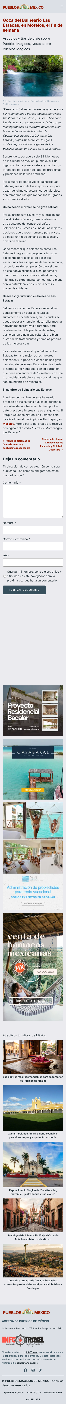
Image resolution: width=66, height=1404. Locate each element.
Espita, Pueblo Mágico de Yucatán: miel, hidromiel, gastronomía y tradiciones (33, 1192)
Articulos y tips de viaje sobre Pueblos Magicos (24, 101)
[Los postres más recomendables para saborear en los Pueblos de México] (33, 1057)
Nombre (9, 523)
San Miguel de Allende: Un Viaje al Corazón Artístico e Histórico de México (33, 1237)
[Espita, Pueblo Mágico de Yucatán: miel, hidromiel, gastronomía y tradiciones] (33, 1165)
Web (6, 555)
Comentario (12, 482)
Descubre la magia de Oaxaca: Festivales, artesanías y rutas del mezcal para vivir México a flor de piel (33, 1284)
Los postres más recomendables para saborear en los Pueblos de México (33, 1078)
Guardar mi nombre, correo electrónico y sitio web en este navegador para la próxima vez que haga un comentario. (34, 576)
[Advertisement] (33, 643)
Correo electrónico (16, 539)
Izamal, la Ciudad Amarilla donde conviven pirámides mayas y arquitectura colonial (33, 1135)
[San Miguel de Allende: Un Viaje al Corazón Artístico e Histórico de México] (33, 1215)
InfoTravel (31, 1352)
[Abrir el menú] (62, 6)
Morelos (8, 423)
